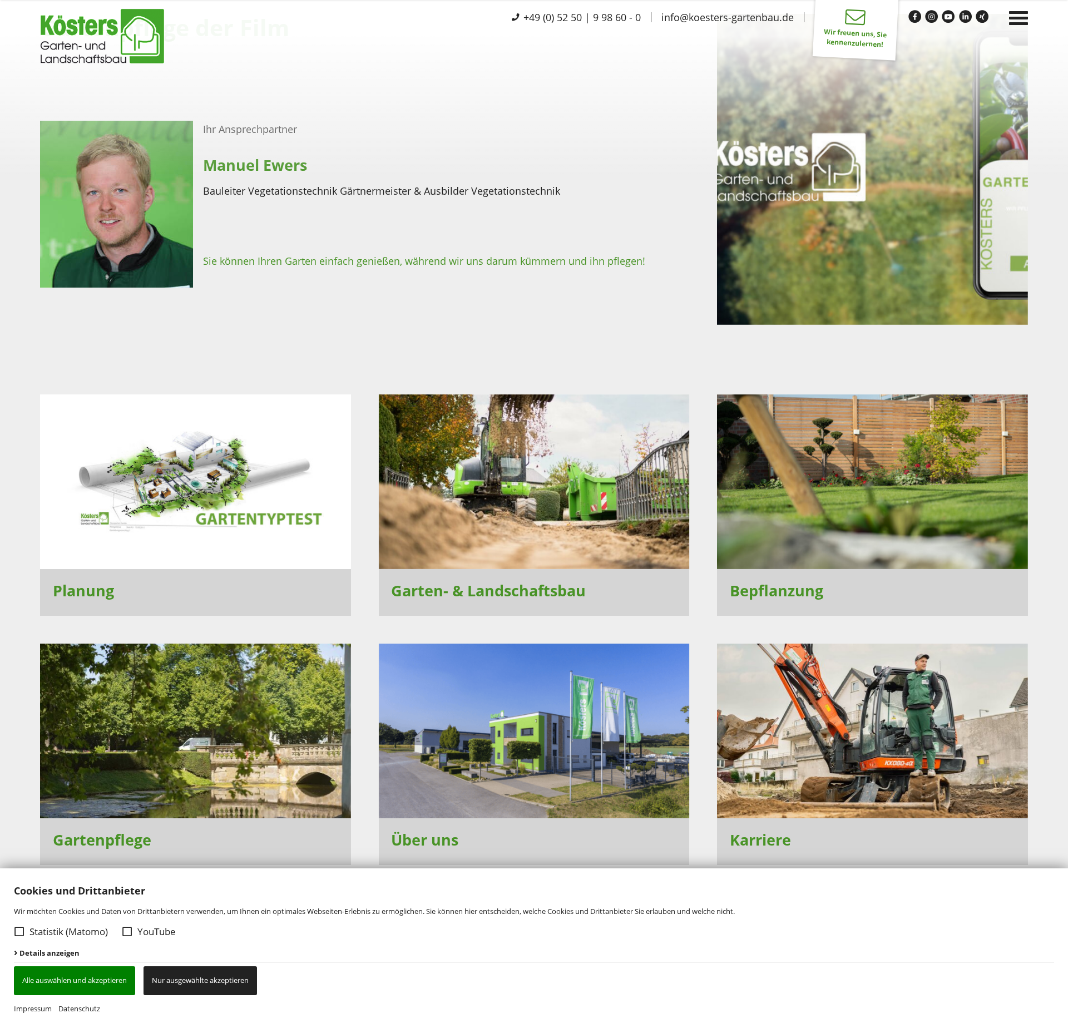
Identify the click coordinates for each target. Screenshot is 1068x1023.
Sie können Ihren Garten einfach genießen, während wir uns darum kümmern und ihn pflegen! (424, 261)
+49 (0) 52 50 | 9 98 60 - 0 (581, 17)
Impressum (33, 1009)
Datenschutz (79, 1009)
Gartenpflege (102, 839)
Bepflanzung (776, 590)
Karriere (760, 839)
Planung (83, 590)
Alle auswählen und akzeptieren (74, 980)
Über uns (424, 839)
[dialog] (534, 945)
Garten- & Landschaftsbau (488, 590)
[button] (19, 931)
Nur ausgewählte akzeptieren (200, 980)
